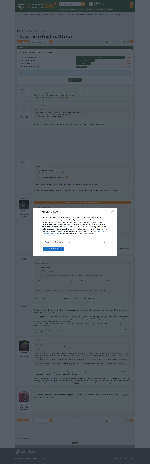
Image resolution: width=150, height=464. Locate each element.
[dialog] (75, 232)
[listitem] (75, 242)
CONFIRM (53, 249)
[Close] (113, 212)
